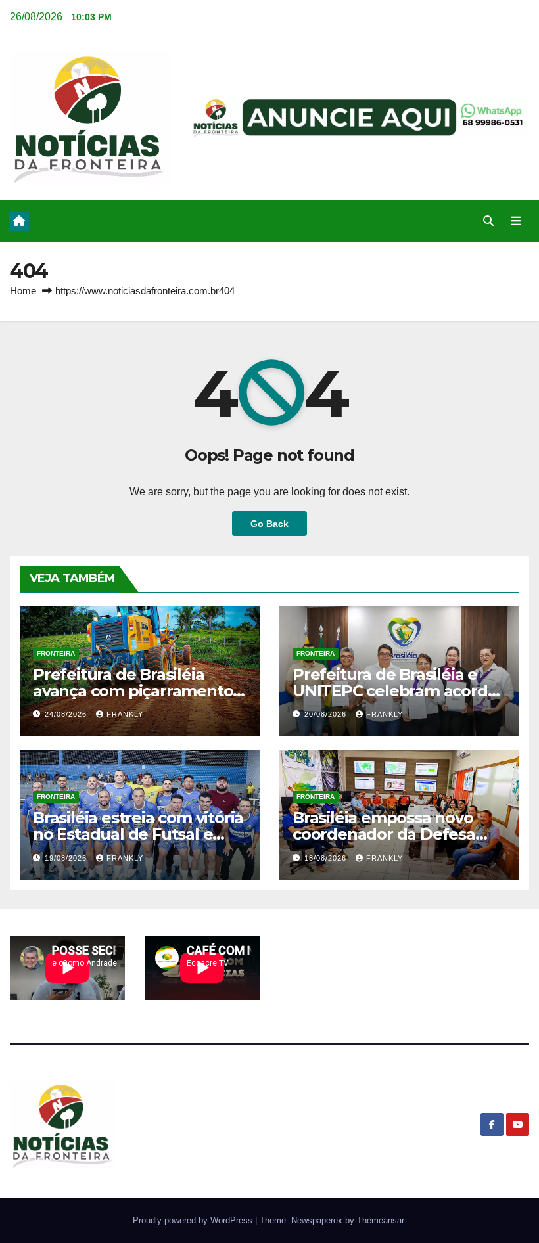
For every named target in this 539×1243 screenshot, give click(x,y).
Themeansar (380, 1220)
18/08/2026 (326, 858)
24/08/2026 (67, 714)
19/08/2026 (67, 858)
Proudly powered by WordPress (194, 1220)
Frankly (124, 714)
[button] (488, 221)
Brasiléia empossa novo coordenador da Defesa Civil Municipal (384, 834)
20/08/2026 (326, 714)
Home (23, 290)
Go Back (269, 523)
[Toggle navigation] (516, 221)
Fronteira (56, 653)
